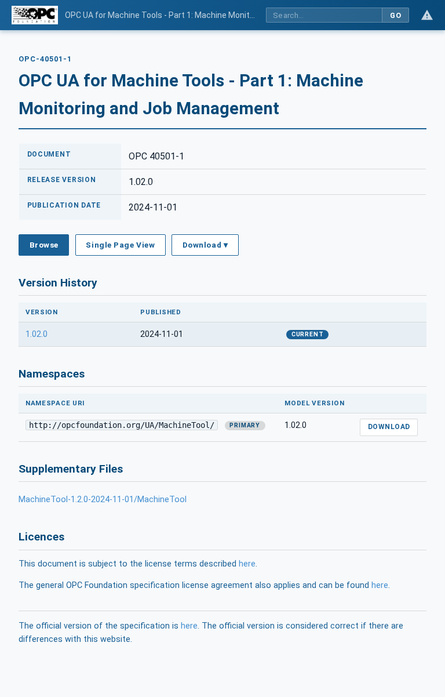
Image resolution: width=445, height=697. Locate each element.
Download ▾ (205, 244)
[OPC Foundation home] (35, 15)
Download (389, 427)
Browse (44, 244)
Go (395, 15)
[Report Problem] (427, 15)
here (247, 564)
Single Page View (120, 244)
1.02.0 (36, 334)
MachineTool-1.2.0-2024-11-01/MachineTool (103, 499)
